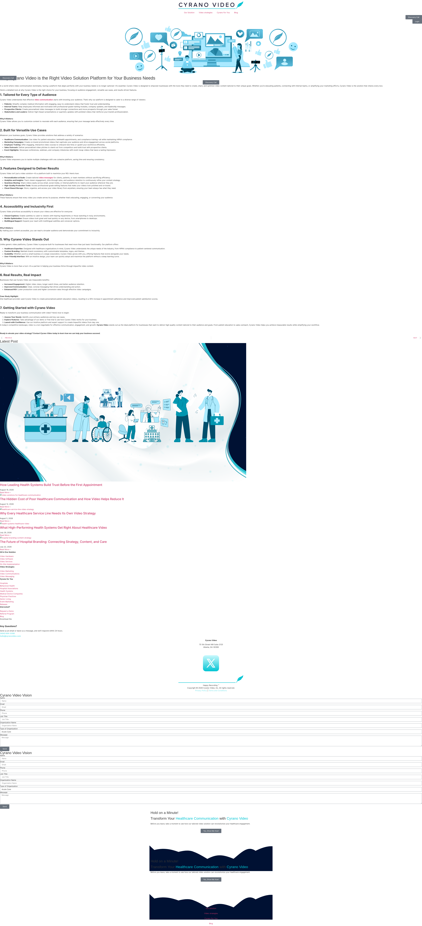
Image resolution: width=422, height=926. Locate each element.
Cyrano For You (223, 12)
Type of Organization (9, 729)
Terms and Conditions (218, 690)
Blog (236, 12)
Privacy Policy (201, 690)
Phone (2, 710)
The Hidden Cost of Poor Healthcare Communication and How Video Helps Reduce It (62, 499)
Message (3, 735)
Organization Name (8, 722)
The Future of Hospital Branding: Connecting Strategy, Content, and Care (53, 542)
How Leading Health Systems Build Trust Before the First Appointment (51, 485)
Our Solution (189, 12)
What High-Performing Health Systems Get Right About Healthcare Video (53, 527)
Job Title (3, 716)
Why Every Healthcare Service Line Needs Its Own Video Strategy (48, 513)
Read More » (5, 492)
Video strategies (205, 12)
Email (2, 704)
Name (2, 698)
